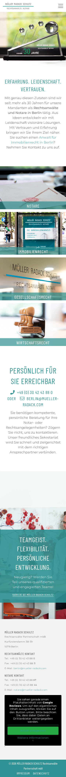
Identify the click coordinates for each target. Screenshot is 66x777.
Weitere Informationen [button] (33, 737)
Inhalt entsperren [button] (33, 730)
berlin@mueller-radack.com (30, 668)
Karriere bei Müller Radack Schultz (33, 594)
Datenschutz (41, 773)
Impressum (23, 773)
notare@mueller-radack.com (30, 689)
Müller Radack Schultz (19, 632)
